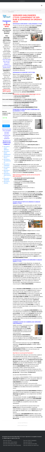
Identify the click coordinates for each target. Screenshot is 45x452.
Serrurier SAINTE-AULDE (22, 425)
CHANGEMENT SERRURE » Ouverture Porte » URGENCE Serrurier (23, 10)
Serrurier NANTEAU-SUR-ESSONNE (12, 445)
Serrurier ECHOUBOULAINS (10, 443)
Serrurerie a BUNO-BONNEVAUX (7, 153)
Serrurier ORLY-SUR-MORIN (10, 442)
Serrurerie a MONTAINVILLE (7, 175)
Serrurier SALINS (7, 440)
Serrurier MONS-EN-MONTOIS (31, 445)
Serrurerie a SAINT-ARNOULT (7, 148)
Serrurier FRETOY (27, 442)
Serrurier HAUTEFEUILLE (22, 422)
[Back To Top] (42, 449)
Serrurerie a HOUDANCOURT (7, 161)
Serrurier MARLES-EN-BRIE (30, 443)
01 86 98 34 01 (22, 1)
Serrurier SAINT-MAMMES (29, 440)
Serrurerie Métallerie (6, 10)
